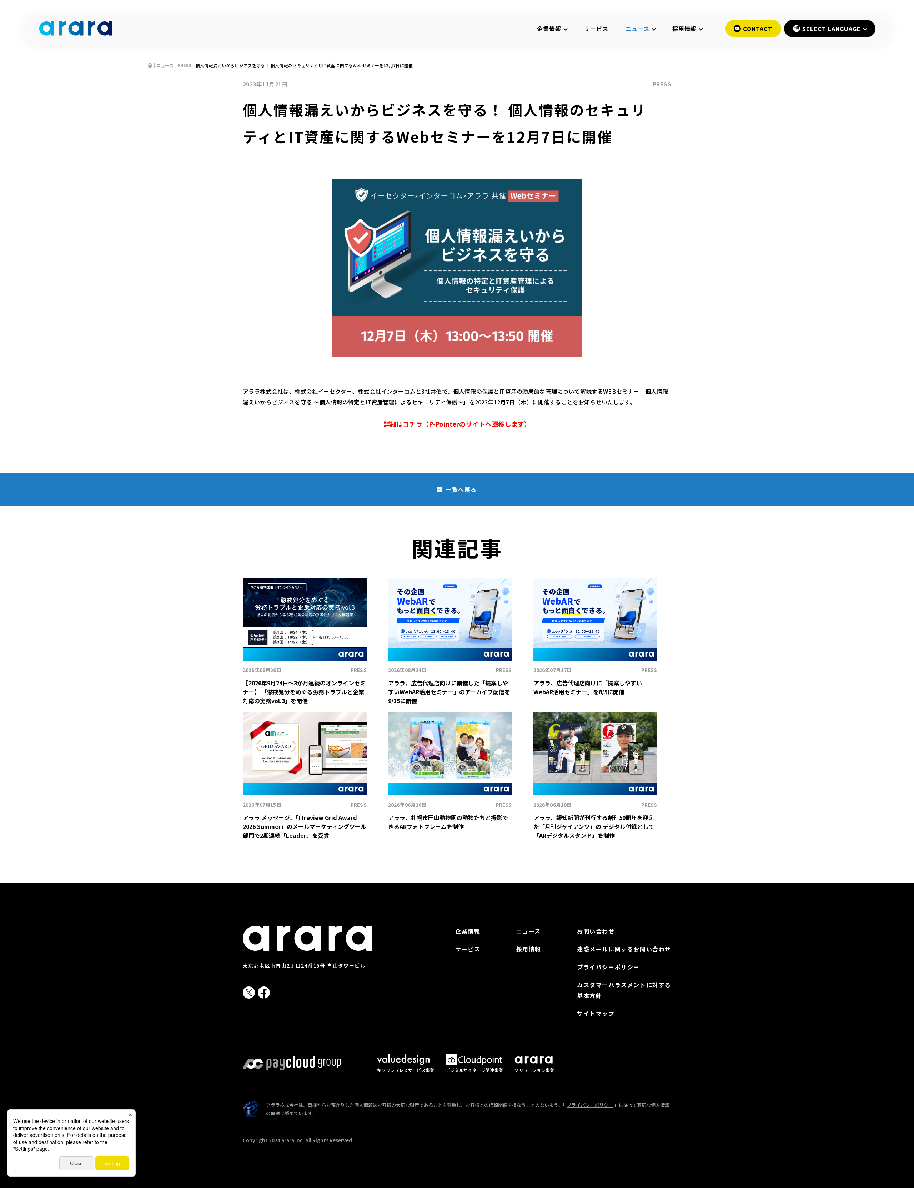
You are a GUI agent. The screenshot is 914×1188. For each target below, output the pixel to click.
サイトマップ (596, 1013)
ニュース (528, 931)
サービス (596, 28)
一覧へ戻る (461, 489)
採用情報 (528, 949)
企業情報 (467, 931)
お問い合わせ (596, 931)
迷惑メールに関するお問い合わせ (624, 949)
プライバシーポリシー (608, 967)
